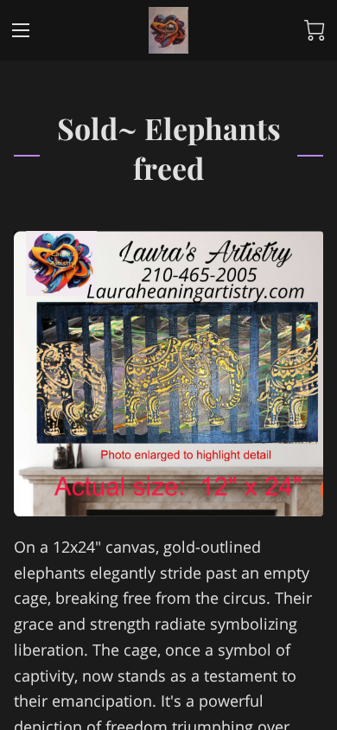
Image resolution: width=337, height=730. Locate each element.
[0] (314, 30)
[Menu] (20, 30)
